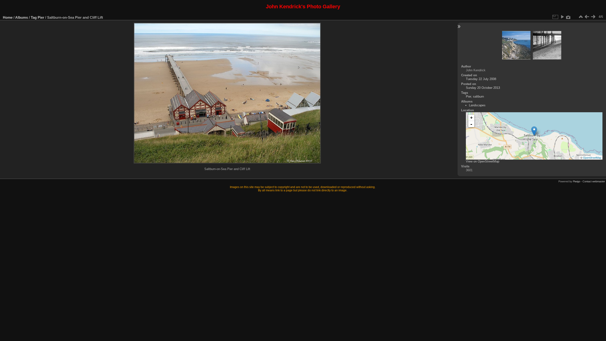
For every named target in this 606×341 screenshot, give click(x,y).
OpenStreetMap (592, 157)
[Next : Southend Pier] (593, 17)
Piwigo (576, 181)
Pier (41, 17)
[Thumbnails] (581, 17)
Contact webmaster (594, 181)
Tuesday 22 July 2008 (481, 79)
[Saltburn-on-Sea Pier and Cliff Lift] (534, 131)
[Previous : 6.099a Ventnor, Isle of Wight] (587, 17)
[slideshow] (562, 17)
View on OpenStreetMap (482, 161)
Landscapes (477, 105)
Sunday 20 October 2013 (483, 88)
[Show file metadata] (568, 17)
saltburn (478, 96)
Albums (21, 17)
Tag (34, 17)
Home (8, 17)
